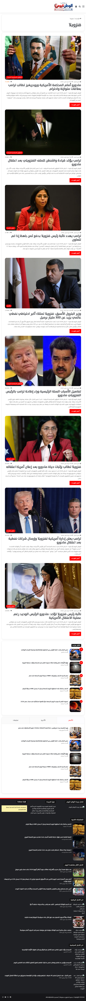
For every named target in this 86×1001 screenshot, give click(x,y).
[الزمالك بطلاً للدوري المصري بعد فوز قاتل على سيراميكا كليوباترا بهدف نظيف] (78, 922)
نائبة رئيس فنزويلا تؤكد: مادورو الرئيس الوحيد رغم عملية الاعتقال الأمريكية (47, 615)
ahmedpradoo (50, 997)
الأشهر (70, 720)
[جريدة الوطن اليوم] (63, 6)
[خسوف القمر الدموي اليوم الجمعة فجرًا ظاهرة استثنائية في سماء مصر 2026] (75, 706)
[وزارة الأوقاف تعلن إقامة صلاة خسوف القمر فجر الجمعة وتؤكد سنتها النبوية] (75, 667)
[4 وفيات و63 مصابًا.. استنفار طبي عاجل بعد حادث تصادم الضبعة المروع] (78, 854)
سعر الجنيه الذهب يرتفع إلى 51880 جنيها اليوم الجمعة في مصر (48, 676)
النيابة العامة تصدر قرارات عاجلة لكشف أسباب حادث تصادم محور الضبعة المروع (48, 837)
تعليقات (15, 720)
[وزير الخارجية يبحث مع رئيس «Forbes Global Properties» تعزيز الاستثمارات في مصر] (75, 732)
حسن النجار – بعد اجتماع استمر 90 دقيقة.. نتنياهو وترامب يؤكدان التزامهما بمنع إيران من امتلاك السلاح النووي (38, 975)
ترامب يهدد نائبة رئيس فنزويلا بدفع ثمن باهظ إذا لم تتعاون (46, 237)
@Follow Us (22, 802)
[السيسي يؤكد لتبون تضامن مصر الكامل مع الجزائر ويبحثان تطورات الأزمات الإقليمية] (78, 954)
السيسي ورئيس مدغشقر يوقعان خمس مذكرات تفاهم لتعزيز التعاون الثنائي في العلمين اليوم (42, 962)
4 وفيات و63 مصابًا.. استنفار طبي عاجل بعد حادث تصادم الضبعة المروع (50, 850)
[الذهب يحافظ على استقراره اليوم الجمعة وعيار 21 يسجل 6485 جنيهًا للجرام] (75, 693)
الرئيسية (77, 19)
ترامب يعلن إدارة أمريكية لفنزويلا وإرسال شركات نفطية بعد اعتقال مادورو (44, 540)
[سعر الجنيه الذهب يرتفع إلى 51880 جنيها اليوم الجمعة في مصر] (75, 680)
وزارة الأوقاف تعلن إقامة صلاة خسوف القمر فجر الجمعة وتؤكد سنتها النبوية (45, 663)
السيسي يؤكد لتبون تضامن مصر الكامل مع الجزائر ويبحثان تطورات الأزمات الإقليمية (46, 949)
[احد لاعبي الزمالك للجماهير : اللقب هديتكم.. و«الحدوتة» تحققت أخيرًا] (78, 909)
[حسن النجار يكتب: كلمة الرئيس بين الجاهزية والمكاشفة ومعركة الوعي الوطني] (75, 654)
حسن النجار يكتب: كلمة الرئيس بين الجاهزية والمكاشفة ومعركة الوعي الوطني (44, 650)
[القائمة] (83, 7)
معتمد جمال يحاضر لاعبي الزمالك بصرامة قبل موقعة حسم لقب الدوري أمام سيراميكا (45, 930)
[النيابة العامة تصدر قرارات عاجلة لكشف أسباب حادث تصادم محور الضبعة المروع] (78, 842)
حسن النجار (76, 82)
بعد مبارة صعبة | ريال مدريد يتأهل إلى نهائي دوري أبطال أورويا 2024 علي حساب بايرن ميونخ (43, 869)
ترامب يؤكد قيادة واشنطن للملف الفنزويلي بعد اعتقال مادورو (44, 162)
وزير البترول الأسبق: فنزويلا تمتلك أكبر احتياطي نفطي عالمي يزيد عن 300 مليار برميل (45, 315)
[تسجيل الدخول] (76, 7)
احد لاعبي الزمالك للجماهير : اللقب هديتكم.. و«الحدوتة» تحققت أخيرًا (50, 904)
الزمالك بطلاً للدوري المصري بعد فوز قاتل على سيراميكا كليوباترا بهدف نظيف (48, 917)
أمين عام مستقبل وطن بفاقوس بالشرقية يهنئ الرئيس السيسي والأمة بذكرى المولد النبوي (43, 889)
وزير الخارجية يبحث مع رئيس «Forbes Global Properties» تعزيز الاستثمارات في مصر (43, 728)
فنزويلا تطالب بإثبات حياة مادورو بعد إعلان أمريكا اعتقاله (43, 467)
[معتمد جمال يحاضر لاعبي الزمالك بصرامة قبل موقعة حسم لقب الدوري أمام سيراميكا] (78, 935)
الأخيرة (43, 720)
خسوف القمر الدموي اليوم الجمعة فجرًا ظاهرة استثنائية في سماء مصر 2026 (44, 701)
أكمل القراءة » (75, 105)
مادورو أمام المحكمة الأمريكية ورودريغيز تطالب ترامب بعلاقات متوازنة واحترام (44, 86)
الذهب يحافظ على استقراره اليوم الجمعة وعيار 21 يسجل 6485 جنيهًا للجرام (45, 688)
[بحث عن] (80, 7)
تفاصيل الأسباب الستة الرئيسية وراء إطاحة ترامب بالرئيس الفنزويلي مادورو (43, 393)
